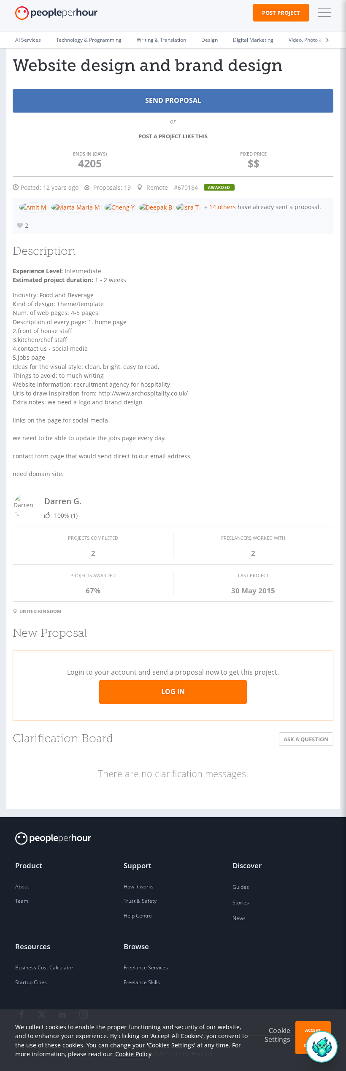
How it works (139, 886)
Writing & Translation (161, 39)
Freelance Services (146, 967)
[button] (322, 12)
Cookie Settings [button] (277, 1035)
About (22, 886)
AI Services (28, 39)
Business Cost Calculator (44, 967)
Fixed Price (253, 154)
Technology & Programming (89, 39)
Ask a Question (306, 739)
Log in (173, 691)
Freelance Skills (142, 982)
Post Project (281, 12)
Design (209, 39)
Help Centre (138, 915)
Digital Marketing (253, 39)
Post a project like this (173, 136)
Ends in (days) (90, 154)
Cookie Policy (133, 1054)
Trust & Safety (140, 900)
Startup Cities (31, 982)
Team (21, 900)
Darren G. (62, 501)
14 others (222, 207)
